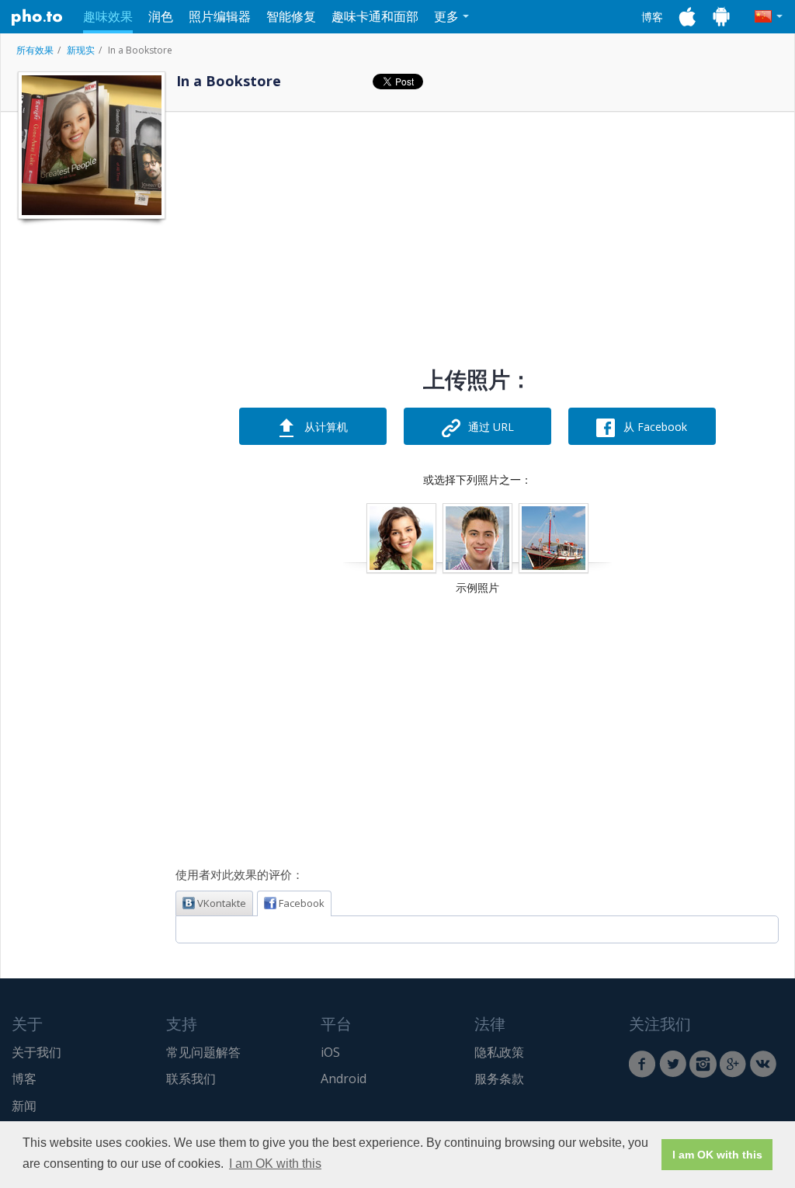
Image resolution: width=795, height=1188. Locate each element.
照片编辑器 (220, 16)
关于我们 (36, 1052)
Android (343, 1078)
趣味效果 (108, 16)
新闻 (24, 1105)
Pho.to (37, 17)
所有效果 (35, 50)
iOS (330, 1052)
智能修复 (291, 16)
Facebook (302, 903)
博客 (652, 16)
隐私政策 (499, 1052)
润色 (160, 16)
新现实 (81, 50)
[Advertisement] (90, 460)
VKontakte (221, 903)
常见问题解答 (203, 1052)
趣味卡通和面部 (375, 16)
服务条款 (499, 1078)
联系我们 (191, 1078)
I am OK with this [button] (275, 1163)
